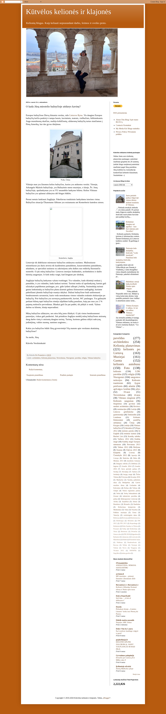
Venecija (116, 515)
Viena (115, 531)
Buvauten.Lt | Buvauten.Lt (127, 585)
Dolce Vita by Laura (124, 629)
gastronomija (118, 415)
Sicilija (115, 472)
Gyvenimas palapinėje (125, 655)
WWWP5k (133, 550)
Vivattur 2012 (118, 550)
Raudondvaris (132, 542)
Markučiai (119, 480)
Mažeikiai (116, 540)
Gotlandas (133, 485)
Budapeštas (126, 482)
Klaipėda (116, 453)
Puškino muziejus (120, 512)
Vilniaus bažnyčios (94, 358)
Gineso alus (117, 534)
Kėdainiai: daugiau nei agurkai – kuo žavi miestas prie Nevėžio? (132, 226)
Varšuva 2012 (123, 439)
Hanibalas (136, 504)
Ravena (115, 545)
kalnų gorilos (126, 553)
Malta (135, 458)
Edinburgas (120, 521)
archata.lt (120, 574)
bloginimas (117, 404)
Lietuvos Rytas (76, 115)
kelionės (117, 371)
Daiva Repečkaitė (123, 596)
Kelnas (126, 488)
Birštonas (116, 518)
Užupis (115, 491)
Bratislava (116, 504)
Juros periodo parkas (129, 469)
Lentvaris (135, 537)
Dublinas (134, 464)
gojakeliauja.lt (122, 640)
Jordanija (116, 474)
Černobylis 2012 (120, 455)
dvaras (137, 395)
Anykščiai (125, 502)
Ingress (115, 466)
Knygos (116, 425)
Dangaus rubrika (122, 464)
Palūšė (125, 540)
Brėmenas (124, 531)
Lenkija (127, 425)
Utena (134, 512)
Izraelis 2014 (126, 466)
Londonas (117, 417)
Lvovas (132, 453)
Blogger (106, 698)
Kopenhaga (134, 523)
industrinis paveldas (130, 496)
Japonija (134, 455)
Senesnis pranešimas (97, 375)
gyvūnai (132, 404)
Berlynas (136, 447)
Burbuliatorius (135, 518)
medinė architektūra (121, 406)
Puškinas (120, 542)
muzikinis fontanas (133, 461)
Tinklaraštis (132, 415)
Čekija (131, 423)
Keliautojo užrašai (123, 666)
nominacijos (122, 409)
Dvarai (127, 392)
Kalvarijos (116, 488)
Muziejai (119, 357)
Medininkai (117, 510)
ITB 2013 (123, 523)
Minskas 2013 (118, 461)
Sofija (124, 529)
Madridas (126, 458)
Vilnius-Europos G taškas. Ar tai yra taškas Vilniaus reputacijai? (132, 310)
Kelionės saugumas (123, 401)
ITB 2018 (127, 534)
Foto (127, 368)
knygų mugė (127, 474)
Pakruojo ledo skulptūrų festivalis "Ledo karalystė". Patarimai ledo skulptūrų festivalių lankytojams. (127, 255)
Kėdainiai (116, 526)
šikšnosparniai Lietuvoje (129, 499)
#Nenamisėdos (122, 563)
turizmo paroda (128, 431)
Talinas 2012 (123, 447)
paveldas (78, 358)
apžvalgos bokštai (121, 389)
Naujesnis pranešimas (34, 375)
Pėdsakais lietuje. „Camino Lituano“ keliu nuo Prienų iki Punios (127, 611)
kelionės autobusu (126, 364)
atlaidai (132, 386)
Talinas (134, 488)
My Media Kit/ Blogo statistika (128, 129)
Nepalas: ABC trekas (124, 622)
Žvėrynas (124, 477)
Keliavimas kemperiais (127, 507)
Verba (118, 493)
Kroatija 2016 (135, 477)
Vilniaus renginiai (126, 398)
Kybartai (116, 537)
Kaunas (119, 450)
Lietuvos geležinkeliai (123, 412)
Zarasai (115, 496)
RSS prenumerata (120, 113)
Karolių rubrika (134, 436)
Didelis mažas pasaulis (125, 620)
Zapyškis (116, 553)
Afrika (115, 502)
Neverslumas (61, 358)
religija (84, 358)
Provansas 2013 (133, 444)
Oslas (126, 510)
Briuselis (127, 504)
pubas (115, 499)
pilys (138, 389)
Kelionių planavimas (48, 358)
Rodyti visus (136, 674)
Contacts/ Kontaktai (123, 125)
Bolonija (125, 518)
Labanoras (125, 537)
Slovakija (125, 472)
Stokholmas (133, 529)
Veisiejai (134, 545)
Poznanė (116, 529)
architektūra (36, 358)
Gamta (117, 360)
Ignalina (135, 534)
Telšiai (125, 545)
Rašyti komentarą (35, 369)
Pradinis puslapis (66, 375)
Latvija (133, 409)
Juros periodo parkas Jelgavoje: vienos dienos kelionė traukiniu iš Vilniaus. (132, 200)
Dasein (119, 607)
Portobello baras (134, 540)
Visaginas (134, 548)
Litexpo (116, 458)
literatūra (128, 428)
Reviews (136, 406)
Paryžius (134, 510)
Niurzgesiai (70, 358)
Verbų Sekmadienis (130, 493)
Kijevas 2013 (131, 450)
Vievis (124, 548)
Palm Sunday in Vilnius (130, 526)
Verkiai (115, 548)
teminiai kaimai (130, 434)
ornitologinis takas (130, 515)
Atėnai (135, 502)
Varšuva (134, 472)
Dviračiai (134, 531)
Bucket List (118, 436)
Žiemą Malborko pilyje (124, 669)
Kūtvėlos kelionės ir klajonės (68, 12)
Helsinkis (131, 521)
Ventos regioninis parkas (131, 491)
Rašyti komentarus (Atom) (47, 380)
